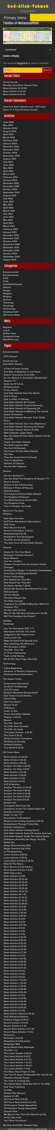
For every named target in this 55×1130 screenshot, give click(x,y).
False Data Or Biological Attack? (21, 573)
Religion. (7, 514)
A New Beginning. (13, 668)
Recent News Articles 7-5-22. (18, 1032)
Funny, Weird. (11, 390)
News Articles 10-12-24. (15, 88)
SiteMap (7, 621)
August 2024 (9, 131)
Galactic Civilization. (14, 827)
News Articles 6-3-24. (15, 971)
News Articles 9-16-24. (14, 91)
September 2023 (11, 156)
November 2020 (11, 238)
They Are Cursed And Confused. (20, 457)
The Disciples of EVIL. (15, 647)
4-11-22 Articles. (12, 784)
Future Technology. (14, 576)
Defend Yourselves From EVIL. (19, 375)
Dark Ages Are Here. (14, 518)
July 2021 (8, 214)
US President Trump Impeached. (20, 1105)
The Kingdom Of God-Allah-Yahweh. (23, 494)
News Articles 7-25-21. (15, 986)
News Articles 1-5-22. (15, 778)
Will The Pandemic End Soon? (19, 616)
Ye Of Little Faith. (13, 1117)
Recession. (9, 1035)
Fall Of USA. (10, 699)
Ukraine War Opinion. (15, 1093)
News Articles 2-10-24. (15, 912)
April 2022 (8, 207)
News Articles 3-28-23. (15, 763)
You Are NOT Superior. (15, 466)
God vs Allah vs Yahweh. (16, 399)
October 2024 (10, 128)
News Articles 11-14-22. (16, 897)
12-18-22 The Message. (16, 686)
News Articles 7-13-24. (15, 983)
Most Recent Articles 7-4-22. (18, 870)
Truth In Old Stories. (14, 656)
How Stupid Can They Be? (17, 579)
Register (7, 327)
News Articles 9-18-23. (15, 1004)
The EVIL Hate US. (13, 723)
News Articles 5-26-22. (15, 937)
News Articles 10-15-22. (16, 885)
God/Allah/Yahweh (12, 284)
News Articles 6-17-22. (15, 952)
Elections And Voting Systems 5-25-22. (24, 821)
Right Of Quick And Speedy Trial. (21, 640)
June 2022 (8, 201)
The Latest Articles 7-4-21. (17, 1068)
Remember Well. (12, 1044)
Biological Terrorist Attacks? (18, 555)
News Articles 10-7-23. (15, 894)
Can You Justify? (13, 561)
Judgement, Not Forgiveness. (19, 634)
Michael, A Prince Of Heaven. (19, 488)
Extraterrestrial (10, 272)
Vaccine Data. (11, 1111)
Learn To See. (11, 711)
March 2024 (9, 137)
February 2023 (10, 177)
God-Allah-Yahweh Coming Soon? (21, 830)
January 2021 (10, 232)
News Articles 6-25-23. (15, 964)
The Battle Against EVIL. (16, 445)
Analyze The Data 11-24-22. (18, 787)
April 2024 (8, 134)
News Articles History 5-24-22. (19, 1013)
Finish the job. (10, 82)
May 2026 (8, 125)
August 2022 (9, 195)
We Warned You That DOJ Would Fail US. (25, 1114)
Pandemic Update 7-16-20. (17, 585)
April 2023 (8, 171)
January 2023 (10, 180)
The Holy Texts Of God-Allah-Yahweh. (23, 543)
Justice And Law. (13, 637)
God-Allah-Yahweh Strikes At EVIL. (22, 430)
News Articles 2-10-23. (15, 760)
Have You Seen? (12, 702)
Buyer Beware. (11, 558)
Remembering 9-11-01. (15, 533)
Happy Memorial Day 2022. (17, 845)
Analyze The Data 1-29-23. (17, 766)
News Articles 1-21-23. (15, 772)
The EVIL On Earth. (14, 729)
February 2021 (10, 229)
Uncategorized (10, 312)
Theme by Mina (41, 1129)
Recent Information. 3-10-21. (18, 530)
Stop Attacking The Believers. (19, 643)
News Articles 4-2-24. (15, 922)
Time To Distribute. (14, 460)
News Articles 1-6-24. (15, 876)
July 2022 (8, 198)
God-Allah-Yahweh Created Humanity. (23, 405)
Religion (7, 293)
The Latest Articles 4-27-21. (18, 1059)
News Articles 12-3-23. (15, 909)
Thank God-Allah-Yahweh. (17, 442)
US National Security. (15, 741)
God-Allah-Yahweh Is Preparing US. (22, 408)
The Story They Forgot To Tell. (19, 1071)
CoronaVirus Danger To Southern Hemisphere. (28, 570)
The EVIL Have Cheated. (16, 726)
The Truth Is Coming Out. (17, 1081)
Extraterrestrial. (11, 352)
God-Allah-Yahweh (28, 6)
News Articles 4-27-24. (15, 925)
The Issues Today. (12, 679)
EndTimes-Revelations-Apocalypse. (22, 521)
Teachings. (9, 624)
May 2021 (8, 220)
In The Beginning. (13, 851)
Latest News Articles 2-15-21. (19, 860)
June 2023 (8, 165)
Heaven (7, 287)
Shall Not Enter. (12, 491)
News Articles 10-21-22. (16, 888)
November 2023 (11, 149)
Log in (6, 330)
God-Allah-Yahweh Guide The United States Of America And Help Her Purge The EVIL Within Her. (26, 839)
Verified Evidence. (13, 744)
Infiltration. (9, 708)
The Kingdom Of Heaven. (17, 497)
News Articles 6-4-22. (15, 974)
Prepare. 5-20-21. (12, 717)
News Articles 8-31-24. (14, 94)
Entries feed (9, 333)
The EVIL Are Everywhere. (17, 540)
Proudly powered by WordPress (20, 1129)
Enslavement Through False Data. (21, 824)
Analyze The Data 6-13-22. (17, 793)
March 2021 (9, 226)
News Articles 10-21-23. (16, 891)
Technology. (9, 663)
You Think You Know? (15, 1120)
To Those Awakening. (15, 653)
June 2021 (8, 217)
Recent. (8, 720)
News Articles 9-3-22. (15, 1010)
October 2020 (10, 241)
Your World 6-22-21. (14, 747)
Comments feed (11, 336)
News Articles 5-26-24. (15, 940)
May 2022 (8, 204)
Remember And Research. (17, 1041)
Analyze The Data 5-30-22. (17, 790)
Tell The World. (11, 595)
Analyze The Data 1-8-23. (17, 769)
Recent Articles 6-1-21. (15, 1026)
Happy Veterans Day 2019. (17, 848)
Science (7, 299)
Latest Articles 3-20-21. (16, 854)
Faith (5, 278)
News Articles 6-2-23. (15, 955)
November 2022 (11, 186)
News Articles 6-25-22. (15, 961)
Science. (7, 547)
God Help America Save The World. (22, 393)
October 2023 (10, 152)
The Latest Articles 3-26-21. (18, 1053)
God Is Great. (11, 396)
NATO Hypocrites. (13, 873)
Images (7, 290)
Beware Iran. (10, 802)
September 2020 (11, 244)
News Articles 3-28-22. (15, 916)
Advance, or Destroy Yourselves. (21, 671)
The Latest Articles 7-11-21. (18, 1062)
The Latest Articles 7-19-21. (18, 1065)
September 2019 (11, 256)
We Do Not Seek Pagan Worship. (21, 659)
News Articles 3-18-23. (15, 775)
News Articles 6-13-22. (15, 946)
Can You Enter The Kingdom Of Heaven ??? (27, 478)
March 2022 (9, 211)
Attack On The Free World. (17, 552)
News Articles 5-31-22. (15, 943)
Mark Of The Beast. (14, 864)
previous (11, 49)
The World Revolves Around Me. (20, 500)
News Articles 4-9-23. (15, 931)
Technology (9, 308)
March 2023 (9, 174)
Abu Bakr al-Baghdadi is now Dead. (22, 371)
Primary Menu (15, 18)
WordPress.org (10, 339)
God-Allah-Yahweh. (13, 364)
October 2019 (10, 253)
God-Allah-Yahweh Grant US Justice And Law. (27, 833)
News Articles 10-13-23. (16, 882)
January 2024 (10, 143)
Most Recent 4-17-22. (15, 527)
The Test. (8, 454)
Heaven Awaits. (12, 481)
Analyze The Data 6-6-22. (17, 799)
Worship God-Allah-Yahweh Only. (20, 85)
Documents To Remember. (17, 818)
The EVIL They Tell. (14, 650)
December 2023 (11, 146)
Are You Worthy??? (14, 475)
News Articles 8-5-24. (15, 995)
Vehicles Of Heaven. (14, 463)
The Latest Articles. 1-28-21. (18, 732)
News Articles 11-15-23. (16, 900)
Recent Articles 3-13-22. (16, 1022)
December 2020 (11, 235)
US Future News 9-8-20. (16, 1099)
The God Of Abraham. (15, 448)
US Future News (11, 315)
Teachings (8, 302)
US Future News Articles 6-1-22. (20, 1102)
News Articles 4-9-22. (15, 928)
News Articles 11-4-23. (15, 906)
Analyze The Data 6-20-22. (17, 796)
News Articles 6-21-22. (15, 958)
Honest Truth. (11, 705)
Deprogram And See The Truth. (20, 631)
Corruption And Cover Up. (17, 805)
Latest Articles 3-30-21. (16, 857)
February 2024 (10, 140)
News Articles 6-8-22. (15, 977)
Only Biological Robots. (16, 1016)
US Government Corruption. (18, 738)
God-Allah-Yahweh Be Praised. (20, 402)
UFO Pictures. (11, 356)
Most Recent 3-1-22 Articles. (18, 867)
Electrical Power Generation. (18, 674)
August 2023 (9, 159)
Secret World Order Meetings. (19, 1047)
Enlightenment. (12, 387)
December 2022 (11, 183)
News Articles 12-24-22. (16, 757)
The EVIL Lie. (11, 1050)
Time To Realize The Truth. (17, 506)
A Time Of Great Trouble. (25, 110)
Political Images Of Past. (16, 1019)
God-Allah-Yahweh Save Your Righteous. (25, 423)
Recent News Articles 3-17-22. (19, 1029)
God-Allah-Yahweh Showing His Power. (24, 426)
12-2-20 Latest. (11, 689)
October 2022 (10, 189)
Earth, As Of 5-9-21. (14, 384)
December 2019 (11, 247)
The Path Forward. (13, 601)
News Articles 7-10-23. (15, 980)
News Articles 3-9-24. (15, 919)
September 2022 (11, 192)
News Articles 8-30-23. (15, 989)
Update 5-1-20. (11, 1096)
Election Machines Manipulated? (21, 692)
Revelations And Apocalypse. (19, 537)
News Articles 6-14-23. (15, 949)
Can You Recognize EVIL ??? (19, 628)
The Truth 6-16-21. (13, 735)
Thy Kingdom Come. (14, 503)
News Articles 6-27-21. (15, 967)
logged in (22, 63)
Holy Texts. (9, 524)
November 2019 (11, 250)
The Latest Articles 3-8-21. (17, 1056)
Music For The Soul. (13, 511)
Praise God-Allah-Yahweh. (17, 714)
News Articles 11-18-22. (16, 903)
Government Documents (16, 683)
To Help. (8, 1090)
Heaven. (7, 471)
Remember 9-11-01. (14, 1038)
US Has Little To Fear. (15, 610)
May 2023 (8, 168)
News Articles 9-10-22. (15, 998)
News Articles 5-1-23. (15, 934)
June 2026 (8, 122)
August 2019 (9, 259)
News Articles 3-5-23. (15, 781)
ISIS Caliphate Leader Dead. (18, 433)
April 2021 (8, 223)
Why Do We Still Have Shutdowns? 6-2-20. (26, 613)
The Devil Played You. (15, 598)
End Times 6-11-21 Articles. (18, 695)
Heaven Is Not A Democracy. (18, 485)
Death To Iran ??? (13, 815)
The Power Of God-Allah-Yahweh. (21, 451)
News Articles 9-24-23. (15, 1007)
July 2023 (8, 162)
